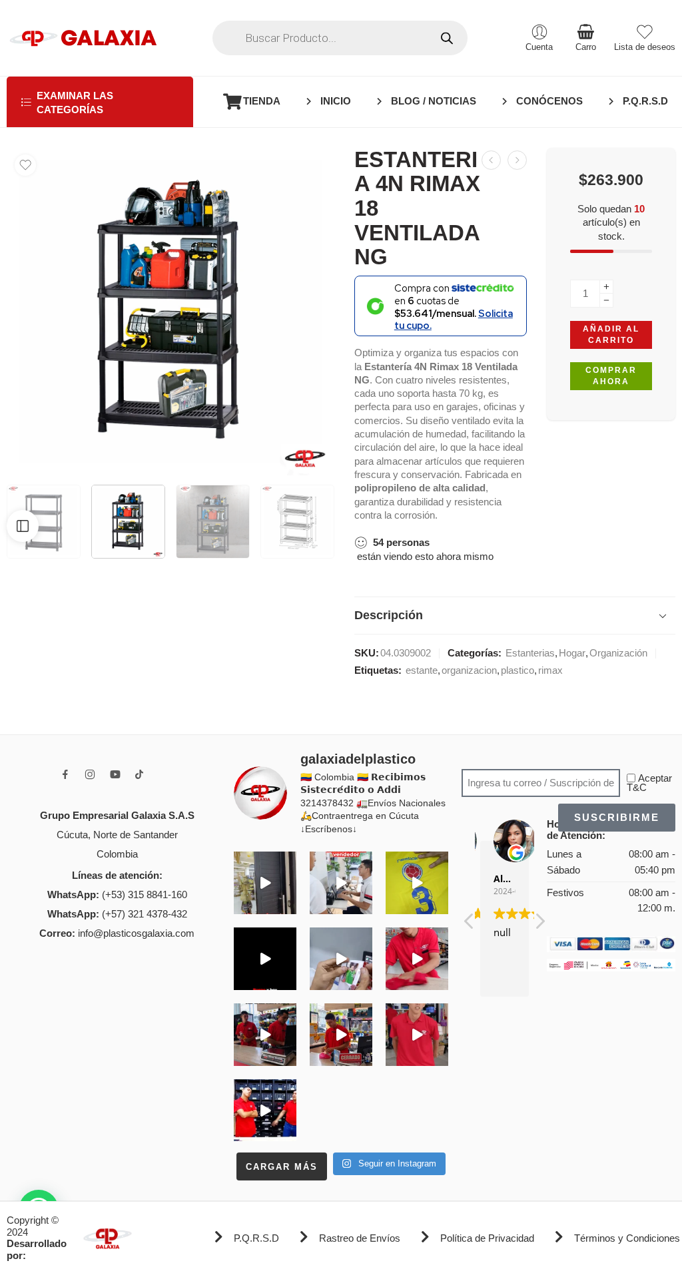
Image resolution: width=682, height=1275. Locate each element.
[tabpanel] (170, 315)
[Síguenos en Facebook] (65, 774)
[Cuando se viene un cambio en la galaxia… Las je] (417, 1034)
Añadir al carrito (611, 334)
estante (422, 670)
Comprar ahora (611, 376)
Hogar (572, 653)
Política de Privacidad (487, 1238)
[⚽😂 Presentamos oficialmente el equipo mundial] (265, 958)
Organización (618, 653)
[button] (539, 924)
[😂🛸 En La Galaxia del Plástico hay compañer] (341, 958)
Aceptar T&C (649, 783)
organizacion (469, 670)
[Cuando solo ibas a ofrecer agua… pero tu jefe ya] (265, 1034)
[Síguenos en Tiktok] (139, 774)
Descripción (388, 615)
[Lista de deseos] (25, 165)
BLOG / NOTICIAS (433, 101)
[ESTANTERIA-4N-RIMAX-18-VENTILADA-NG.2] (170, 311)
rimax (550, 670)
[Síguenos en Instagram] (90, 774)
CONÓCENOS (549, 101)
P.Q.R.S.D (645, 101)
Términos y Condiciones (627, 1238)
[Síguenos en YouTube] (115, 774)
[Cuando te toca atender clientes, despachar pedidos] (417, 883)
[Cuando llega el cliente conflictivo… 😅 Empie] (265, 1110)
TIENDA (261, 101)
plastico (517, 670)
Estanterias (530, 653)
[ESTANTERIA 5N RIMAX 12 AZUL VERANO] (517, 160)
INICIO (335, 101)
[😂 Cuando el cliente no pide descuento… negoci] (341, 883)
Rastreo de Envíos (359, 1238)
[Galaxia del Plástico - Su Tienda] (83, 38)
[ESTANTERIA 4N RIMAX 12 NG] (491, 160)
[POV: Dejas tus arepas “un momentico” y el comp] (341, 1034)
